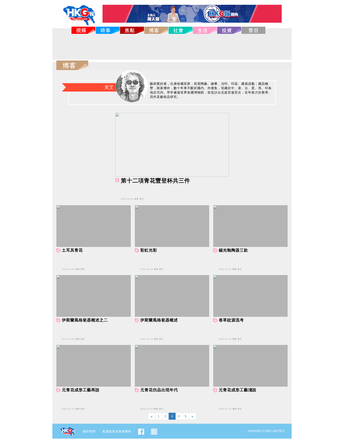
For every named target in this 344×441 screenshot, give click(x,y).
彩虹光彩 (148, 250)
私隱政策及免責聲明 (117, 431)
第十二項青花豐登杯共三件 (155, 181)
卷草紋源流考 (231, 320)
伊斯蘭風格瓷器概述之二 (85, 320)
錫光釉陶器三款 (233, 250)
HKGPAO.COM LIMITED (266, 431)
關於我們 (89, 431)
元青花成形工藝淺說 (237, 390)
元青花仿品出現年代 (159, 390)
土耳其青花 (72, 250)
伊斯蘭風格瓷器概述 (159, 320)
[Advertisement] (172, 47)
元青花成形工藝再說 (81, 390)
